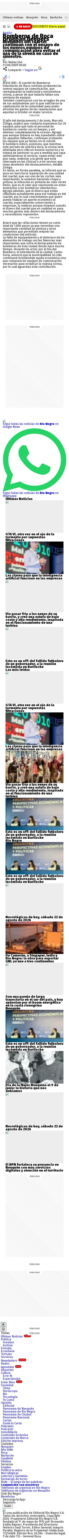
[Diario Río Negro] (8, 26)
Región (7, 33)
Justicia (8, 1345)
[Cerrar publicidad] (3, 1324)
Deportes (7, 1370)
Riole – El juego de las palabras (22, 1482)
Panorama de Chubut (17, 1414)
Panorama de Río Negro (19, 1411)
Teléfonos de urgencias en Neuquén (25, 1490)
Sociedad (7, 1385)
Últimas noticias (13, 17)
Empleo (6, 1467)
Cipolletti (7, 1458)
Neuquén (32, 17)
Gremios (8, 1342)
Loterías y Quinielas (14, 1476)
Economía (7, 1351)
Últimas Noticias (15, 1336)
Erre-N (7, 1376)
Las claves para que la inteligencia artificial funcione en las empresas (34, 576)
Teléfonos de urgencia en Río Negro (25, 1487)
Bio (5, 1394)
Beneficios (8, 1496)
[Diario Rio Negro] (4, 1510)
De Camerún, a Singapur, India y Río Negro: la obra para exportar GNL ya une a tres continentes (32, 958)
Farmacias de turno (14, 1479)
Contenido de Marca (14, 1438)
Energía (6, 1348)
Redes (5, 1363)
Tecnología (10, 1397)
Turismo (6, 1354)
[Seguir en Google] (4, 79)
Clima (6, 1388)
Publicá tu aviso (11, 1470)
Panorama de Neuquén (18, 1408)
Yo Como (8, 1400)
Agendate (10, 1367)
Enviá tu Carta (12, 1423)
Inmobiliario (9, 1432)
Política (6, 1339)
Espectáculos (12, 1379)
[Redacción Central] (4, 59)
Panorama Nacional (16, 1417)
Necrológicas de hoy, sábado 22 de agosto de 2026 (34, 918)
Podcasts (7, 1429)
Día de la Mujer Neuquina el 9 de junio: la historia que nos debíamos (32, 1088)
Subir (7, 1506)
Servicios (7, 1357)
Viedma (6, 1461)
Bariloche (56, 17)
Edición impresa (12, 1441)
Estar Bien (11, 1382)
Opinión (6, 1402)
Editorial (8, 1405)
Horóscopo (10, 1391)
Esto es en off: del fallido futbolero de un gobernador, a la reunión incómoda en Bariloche (34, 664)
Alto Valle (7, 1449)
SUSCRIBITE (48, 26)
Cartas (7, 1420)
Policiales (7, 1426)
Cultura (5, 1373)
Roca (44, 17)
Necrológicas (10, 1473)
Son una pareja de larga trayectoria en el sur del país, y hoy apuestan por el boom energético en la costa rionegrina (34, 1001)
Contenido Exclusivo (14, 1435)
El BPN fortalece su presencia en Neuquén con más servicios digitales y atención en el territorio (34, 1167)
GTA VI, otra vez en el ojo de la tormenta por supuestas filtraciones (30, 537)
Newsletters (13, 1360)
